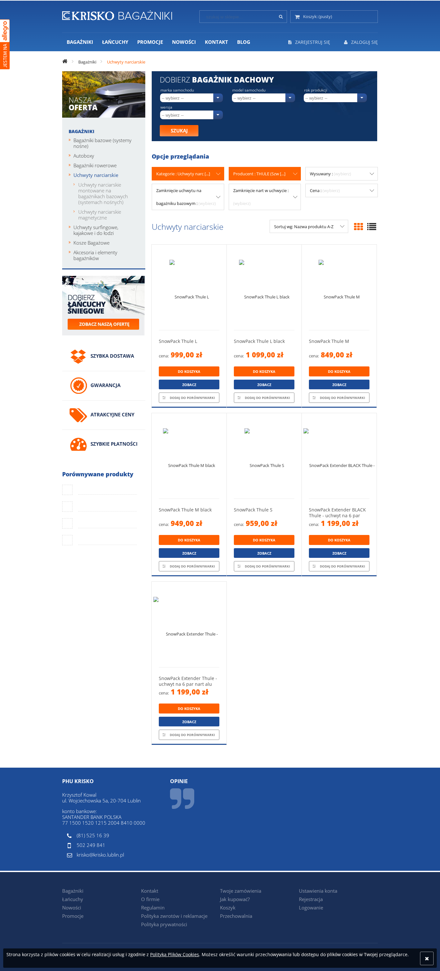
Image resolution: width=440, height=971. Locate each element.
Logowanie (311, 907)
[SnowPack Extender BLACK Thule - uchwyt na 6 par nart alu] (339, 456)
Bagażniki (81, 131)
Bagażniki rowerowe (95, 165)
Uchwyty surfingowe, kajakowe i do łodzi (95, 230)
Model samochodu (248, 90)
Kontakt (149, 891)
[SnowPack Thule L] (189, 287)
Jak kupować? (235, 899)
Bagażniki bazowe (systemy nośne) (102, 143)
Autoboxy (83, 155)
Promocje (72, 916)
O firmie (150, 899)
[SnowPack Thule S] (264, 456)
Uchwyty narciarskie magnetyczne (99, 215)
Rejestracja (311, 899)
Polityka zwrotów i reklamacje (174, 916)
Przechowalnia (236, 916)
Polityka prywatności (164, 924)
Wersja (166, 107)
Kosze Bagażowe (91, 242)
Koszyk (227, 907)
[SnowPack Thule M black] (189, 456)
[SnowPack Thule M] (339, 287)
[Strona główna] (117, 14)
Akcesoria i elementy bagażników (95, 255)
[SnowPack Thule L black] (264, 287)
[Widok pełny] (371, 226)
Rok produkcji (315, 90)
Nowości (71, 907)
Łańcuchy (72, 899)
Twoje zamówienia (240, 891)
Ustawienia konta (318, 891)
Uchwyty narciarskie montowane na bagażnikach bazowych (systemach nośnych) (103, 193)
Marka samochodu (177, 90)
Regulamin (153, 907)
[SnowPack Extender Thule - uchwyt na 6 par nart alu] (189, 624)
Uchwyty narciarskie (95, 175)
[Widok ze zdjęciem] (358, 226)
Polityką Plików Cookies (174, 954)
